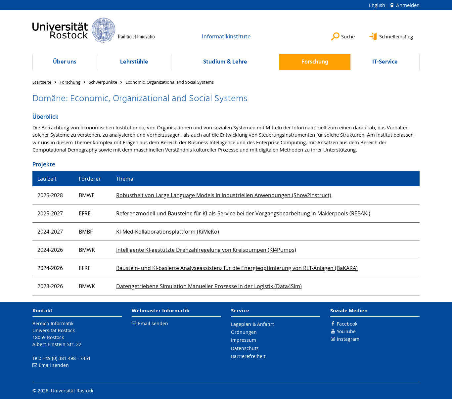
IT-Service (385, 62)
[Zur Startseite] (93, 30)
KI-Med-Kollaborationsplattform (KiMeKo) (167, 231)
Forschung (314, 62)
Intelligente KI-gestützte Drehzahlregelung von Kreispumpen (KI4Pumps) (206, 249)
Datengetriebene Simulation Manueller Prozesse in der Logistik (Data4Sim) (209, 286)
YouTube (346, 331)
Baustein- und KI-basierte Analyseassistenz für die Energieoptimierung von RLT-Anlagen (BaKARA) (237, 268)
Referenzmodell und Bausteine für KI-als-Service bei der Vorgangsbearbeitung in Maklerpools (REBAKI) (243, 213)
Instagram (348, 339)
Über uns (64, 62)
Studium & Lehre (225, 62)
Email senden (54, 365)
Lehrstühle (134, 62)
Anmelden (407, 5)
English (377, 5)
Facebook (347, 324)
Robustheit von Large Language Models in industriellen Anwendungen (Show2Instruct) (223, 195)
